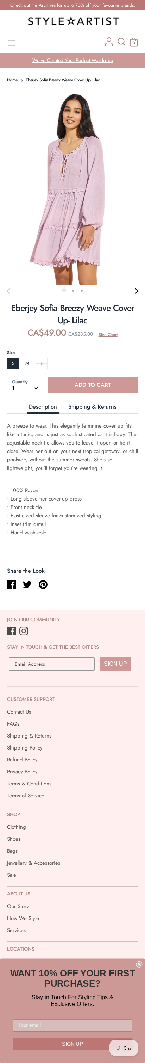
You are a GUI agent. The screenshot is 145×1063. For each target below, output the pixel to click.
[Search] (121, 44)
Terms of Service (25, 796)
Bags (12, 851)
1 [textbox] (13, 388)
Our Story (18, 906)
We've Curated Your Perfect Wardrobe (72, 60)
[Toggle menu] (11, 43)
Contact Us (19, 712)
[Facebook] (12, 631)
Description (43, 407)
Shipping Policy (25, 748)
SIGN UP (115, 664)
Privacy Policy (22, 772)
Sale (11, 875)
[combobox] (24, 385)
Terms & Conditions (29, 784)
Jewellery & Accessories (33, 863)
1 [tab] (64, 290)
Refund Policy (22, 760)
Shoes (13, 839)
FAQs (13, 724)
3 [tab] (82, 291)
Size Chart (108, 334)
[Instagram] (24, 631)
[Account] (109, 44)
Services (16, 930)
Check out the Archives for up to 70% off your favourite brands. (72, 5)
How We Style (23, 918)
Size (11, 352)
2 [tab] (73, 291)
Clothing (16, 827)
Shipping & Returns (92, 407)
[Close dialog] (139, 964)
